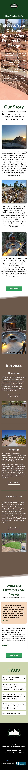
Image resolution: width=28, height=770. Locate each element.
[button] (12, 11)
